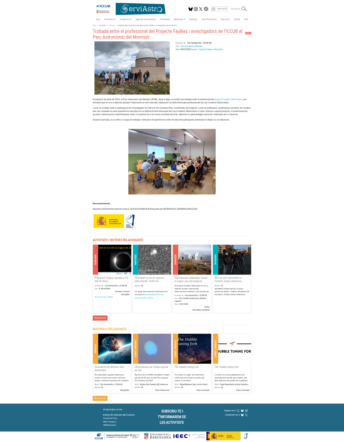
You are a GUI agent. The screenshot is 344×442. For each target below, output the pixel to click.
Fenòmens (165, 19)
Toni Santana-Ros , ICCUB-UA (104, 297)
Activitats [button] (109, 19)
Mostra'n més (100, 318)
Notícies (193, 19)
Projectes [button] (124, 19)
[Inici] (129, 8)
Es (239, 9)
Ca (232, 9)
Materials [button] (178, 19)
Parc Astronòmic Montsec (191, 46)
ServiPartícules (209, 19)
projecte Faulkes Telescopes (228, 99)
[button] (244, 8)
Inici (98, 19)
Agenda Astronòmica (146, 19)
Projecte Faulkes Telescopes (210, 49)
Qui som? (225, 19)
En (236, 9)
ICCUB (237, 19)
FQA (246, 19)
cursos (112, 25)
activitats (102, 25)
